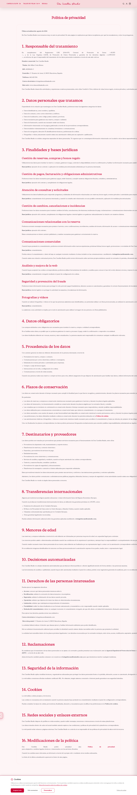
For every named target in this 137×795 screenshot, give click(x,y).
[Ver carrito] (129, 3)
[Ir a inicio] (68, 3)
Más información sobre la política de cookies (53, 785)
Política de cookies (102, 416)
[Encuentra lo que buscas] (123, 3)
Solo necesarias (33, 790)
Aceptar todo (17, 790)
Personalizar (48, 790)
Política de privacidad (101, 747)
